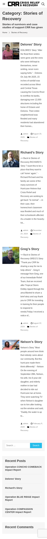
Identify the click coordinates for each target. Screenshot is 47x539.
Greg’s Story (29, 249)
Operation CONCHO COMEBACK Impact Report (23, 468)
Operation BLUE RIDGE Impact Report (22, 498)
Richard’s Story (31, 152)
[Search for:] (17, 445)
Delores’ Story (31, 44)
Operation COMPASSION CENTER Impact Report (19, 510)
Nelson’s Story (31, 342)
